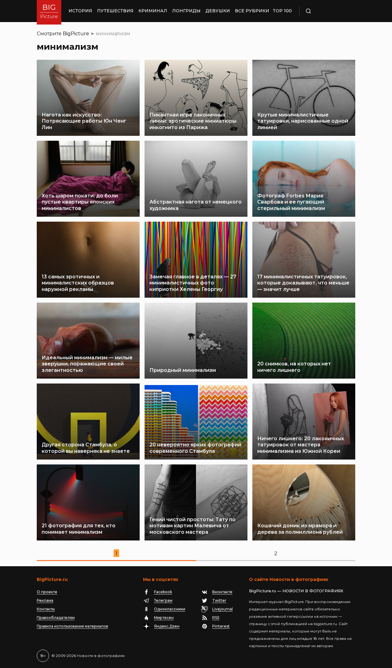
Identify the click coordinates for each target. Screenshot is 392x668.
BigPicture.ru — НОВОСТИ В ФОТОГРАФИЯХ (296, 590)
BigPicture (76, 33)
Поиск (326, 11)
